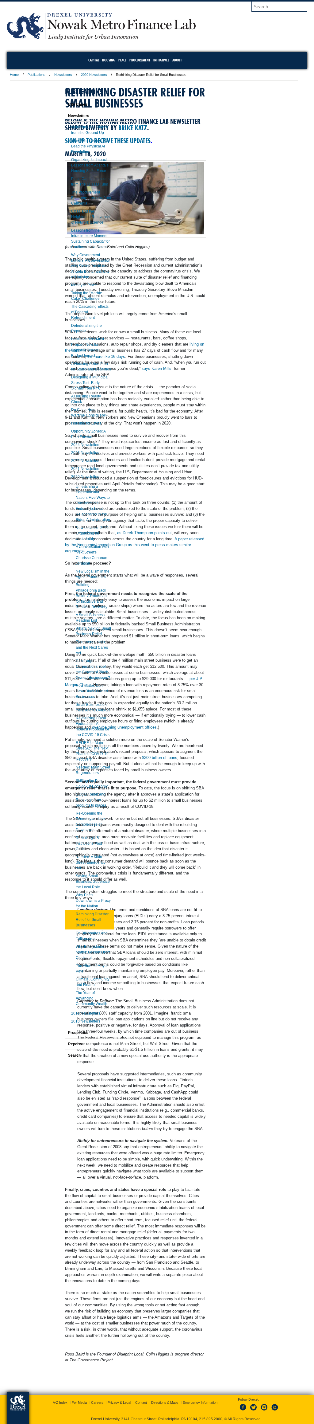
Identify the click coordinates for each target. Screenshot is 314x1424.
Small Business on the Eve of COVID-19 (77, 707)
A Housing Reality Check (71, 399)
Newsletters (103, 74)
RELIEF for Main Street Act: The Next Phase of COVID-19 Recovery (76, 751)
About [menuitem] (177, 60)
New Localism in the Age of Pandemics (77, 574)
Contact (177, 1402)
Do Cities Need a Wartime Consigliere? (74, 412)
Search (59, 1055)
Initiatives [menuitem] (161, 60)
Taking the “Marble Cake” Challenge (71, 296)
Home (54, 74)
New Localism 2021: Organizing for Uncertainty (77, 533)
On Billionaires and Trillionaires (76, 936)
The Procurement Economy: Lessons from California (76, 197)
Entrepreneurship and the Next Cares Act (76, 647)
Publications (76, 74)
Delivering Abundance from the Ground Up (74, 130)
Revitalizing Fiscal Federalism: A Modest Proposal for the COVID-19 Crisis (77, 726)
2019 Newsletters (70, 1013)
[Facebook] (238, 1411)
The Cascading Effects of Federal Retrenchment (74, 312)
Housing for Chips (71, 423)
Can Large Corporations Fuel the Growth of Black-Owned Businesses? (77, 669)
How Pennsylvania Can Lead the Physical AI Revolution (75, 146)
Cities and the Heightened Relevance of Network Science (75, 217)
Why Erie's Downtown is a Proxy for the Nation (77, 900)
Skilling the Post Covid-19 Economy (76, 783)
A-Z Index (96, 1402)
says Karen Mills (192, 397)
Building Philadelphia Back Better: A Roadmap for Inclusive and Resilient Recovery (76, 596)
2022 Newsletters (70, 461)
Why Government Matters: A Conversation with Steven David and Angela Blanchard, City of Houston (75, 266)
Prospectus (63, 1033)
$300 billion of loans (122, 908)
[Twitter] (248, 1411)
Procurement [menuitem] (139, 60)
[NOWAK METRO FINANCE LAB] (141, 37)
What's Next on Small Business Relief (78, 631)
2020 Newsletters (134, 74)
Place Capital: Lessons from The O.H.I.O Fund (75, 181)
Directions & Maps (201, 1402)
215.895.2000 (210, 1419)
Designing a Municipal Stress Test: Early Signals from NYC (74, 382)
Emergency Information (152, 1408)
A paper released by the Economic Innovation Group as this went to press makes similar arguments (157, 634)
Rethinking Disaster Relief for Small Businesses (76, 919)
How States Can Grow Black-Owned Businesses (76, 691)
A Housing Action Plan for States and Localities (76, 366)
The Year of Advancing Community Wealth (76, 998)
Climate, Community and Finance (77, 982)
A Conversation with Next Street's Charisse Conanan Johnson (77, 555)
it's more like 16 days (179, 379)
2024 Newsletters (70, 445)
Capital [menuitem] (93, 60)
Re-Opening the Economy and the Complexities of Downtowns (75, 821)
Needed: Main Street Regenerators (77, 770)
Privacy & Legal (155, 1402)
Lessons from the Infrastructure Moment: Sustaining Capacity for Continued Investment (75, 238)
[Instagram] (258, 1411)
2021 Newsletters (70, 469)
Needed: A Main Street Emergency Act (75, 862)
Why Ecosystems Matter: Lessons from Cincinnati (77, 952)
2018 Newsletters (70, 1021)
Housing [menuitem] (108, 60)
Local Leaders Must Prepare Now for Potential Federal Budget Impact (72, 347)
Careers (133, 1402)
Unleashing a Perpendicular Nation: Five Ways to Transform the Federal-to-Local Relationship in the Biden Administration (77, 503)
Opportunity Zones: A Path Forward (73, 434)
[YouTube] (268, 1411)
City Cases (62, 104)
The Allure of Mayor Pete (76, 968)
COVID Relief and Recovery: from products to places (75, 800)
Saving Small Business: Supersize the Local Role (77, 881)
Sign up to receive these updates (147, 159)
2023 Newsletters (70, 453)
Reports (60, 1044)
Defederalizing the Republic (71, 328)
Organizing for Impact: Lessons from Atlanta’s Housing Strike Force (74, 165)
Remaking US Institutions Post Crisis (73, 843)
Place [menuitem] (122, 60)
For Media (115, 1402)
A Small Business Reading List (74, 618)
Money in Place (69, 285)
